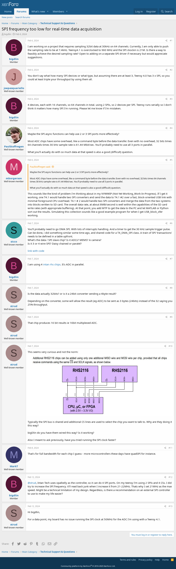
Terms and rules (128, 559)
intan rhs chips (51, 264)
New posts (7, 17)
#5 (171, 159)
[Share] (166, 41)
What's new (38, 11)
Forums (21, 11)
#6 (171, 223)
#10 (170, 346)
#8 (171, 287)
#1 (171, 40)
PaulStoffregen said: (40, 166)
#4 (171, 128)
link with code (36, 250)
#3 (171, 98)
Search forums (22, 17)
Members (58, 11)
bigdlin (7, 34)
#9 (171, 316)
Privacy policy (145, 559)
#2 (171, 69)
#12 (170, 477)
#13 (170, 506)
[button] (47, 11)
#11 (170, 447)
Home (8, 11)
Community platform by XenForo (88, 566)
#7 (171, 258)
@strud (32, 482)
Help (157, 559)
